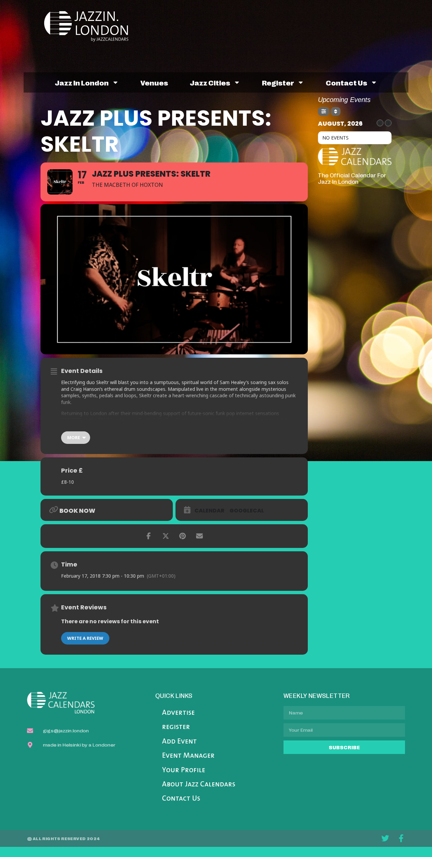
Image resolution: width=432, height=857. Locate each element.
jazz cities (210, 82)
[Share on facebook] (148, 536)
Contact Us (181, 799)
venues (154, 82)
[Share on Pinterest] (182, 536)
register (278, 82)
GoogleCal (247, 510)
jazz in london (82, 82)
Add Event (179, 742)
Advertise (178, 713)
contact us (346, 82)
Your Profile (183, 770)
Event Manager (188, 756)
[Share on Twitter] (165, 536)
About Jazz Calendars (198, 784)
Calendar (209, 510)
